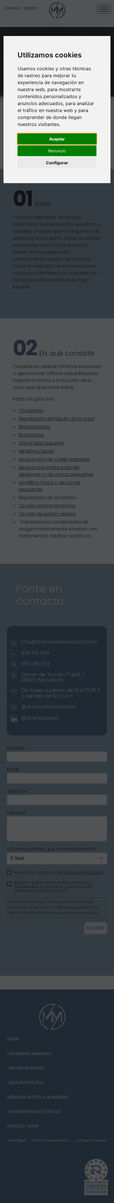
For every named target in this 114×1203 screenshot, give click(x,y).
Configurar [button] (57, 162)
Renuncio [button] (57, 150)
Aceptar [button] (57, 138)
